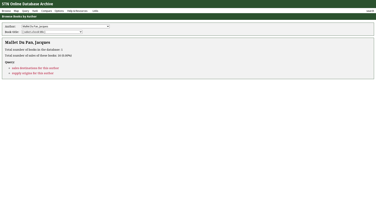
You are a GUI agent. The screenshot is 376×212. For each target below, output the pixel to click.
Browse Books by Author (19, 16)
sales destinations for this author (35, 68)
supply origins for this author (33, 73)
